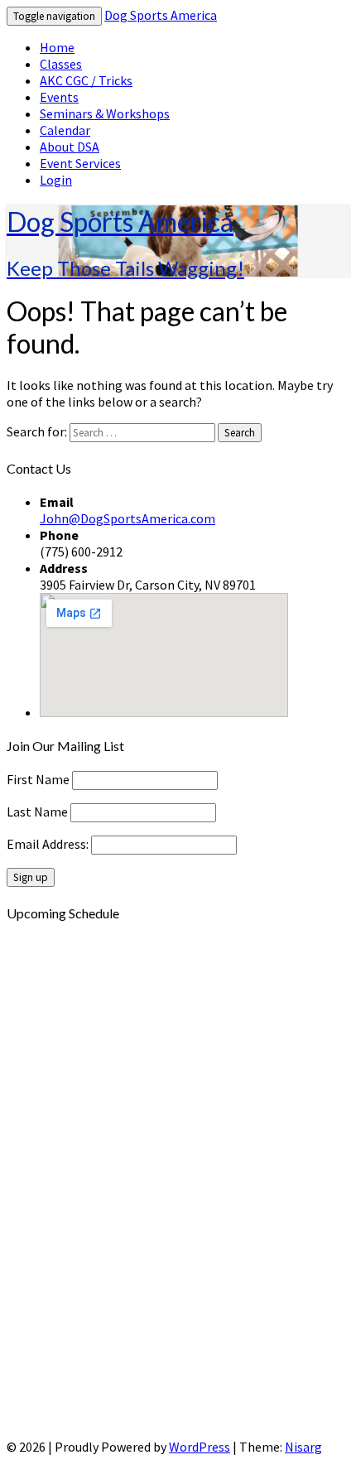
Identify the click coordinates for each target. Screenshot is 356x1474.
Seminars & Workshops (105, 113)
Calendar (65, 130)
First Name (38, 779)
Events (59, 97)
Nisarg (303, 1446)
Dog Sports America (160, 15)
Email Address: (49, 844)
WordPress (199, 1446)
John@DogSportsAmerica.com (127, 518)
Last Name (37, 811)
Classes (61, 63)
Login (56, 179)
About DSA (69, 146)
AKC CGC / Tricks (86, 80)
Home (57, 47)
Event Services (80, 163)
